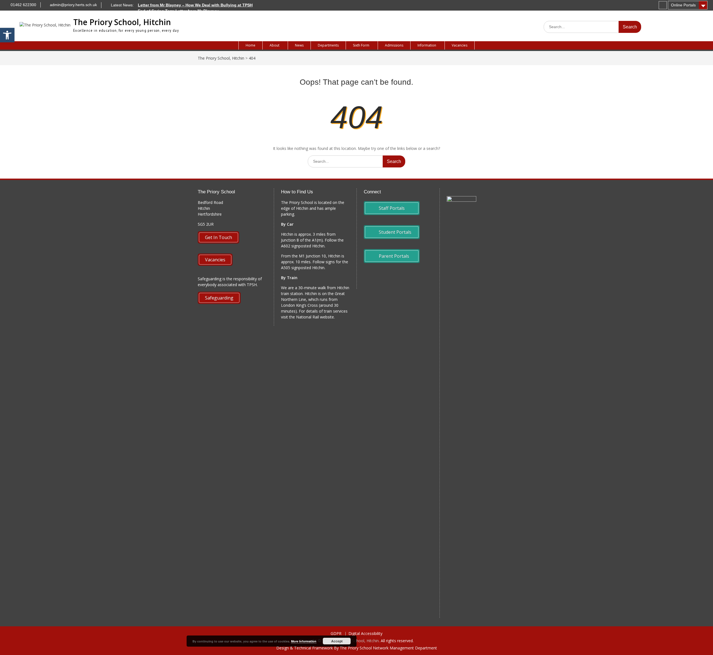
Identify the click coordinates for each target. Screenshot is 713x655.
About (274, 45)
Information (426, 45)
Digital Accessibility (365, 633)
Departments (328, 45)
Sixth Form (361, 45)
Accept (337, 641)
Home (250, 45)
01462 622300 (23, 5)
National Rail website (315, 317)
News (299, 45)
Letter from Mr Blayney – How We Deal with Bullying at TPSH (195, 5)
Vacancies (459, 45)
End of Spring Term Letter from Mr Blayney (178, 11)
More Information (303, 641)
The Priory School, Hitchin (122, 22)
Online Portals (683, 5)
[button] (7, 35)
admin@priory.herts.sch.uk (73, 5)
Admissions (394, 45)
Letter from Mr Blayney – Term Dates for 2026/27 (183, 16)
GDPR (336, 633)
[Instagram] (663, 5)
